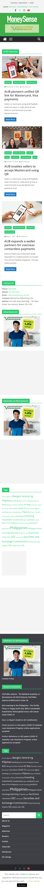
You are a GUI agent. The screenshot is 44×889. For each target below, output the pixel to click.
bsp (29, 504)
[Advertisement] (22, 373)
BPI (25, 505)
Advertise (6, 831)
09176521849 (14, 292)
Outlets (5, 841)
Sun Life (21, 545)
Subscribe (6, 846)
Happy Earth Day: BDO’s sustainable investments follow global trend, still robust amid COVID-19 (21, 711)
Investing (29, 515)
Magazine (6, 826)
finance (32, 512)
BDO (4, 504)
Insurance (20, 516)
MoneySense (26, 87)
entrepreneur (17, 512)
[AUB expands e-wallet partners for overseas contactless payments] (22, 212)
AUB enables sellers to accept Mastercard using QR (21, 170)
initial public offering (8, 516)
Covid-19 (22, 508)
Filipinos (26, 512)
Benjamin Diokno (12, 505)
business (34, 505)
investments (18, 519)
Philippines (19, 527)
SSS (10, 545)
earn (9, 512)
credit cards (30, 508)
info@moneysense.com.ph (18, 295)
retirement (6, 537)
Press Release (31, 82)
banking (15, 501)
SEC (13, 536)
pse (27, 533)
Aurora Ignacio (7, 497)
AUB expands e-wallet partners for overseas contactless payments (19, 245)
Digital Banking (19, 82)
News (7, 157)
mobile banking (24, 523)
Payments (15, 157)
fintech (38, 512)
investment (7, 519)
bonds (21, 505)
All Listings (6, 857)
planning (14, 532)
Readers (5, 836)
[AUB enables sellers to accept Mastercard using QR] (22, 137)
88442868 (12, 289)
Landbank (30, 520)
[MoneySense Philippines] (5, 39)
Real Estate (34, 532)
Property (22, 533)
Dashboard (6, 852)
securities (19, 537)
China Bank (13, 508)
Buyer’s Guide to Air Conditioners (23, 720)
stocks (14, 545)
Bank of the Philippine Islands (29, 501)
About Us (6, 821)
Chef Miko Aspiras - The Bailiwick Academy (19, 694)
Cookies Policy (8, 678)
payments (5, 528)
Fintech (29, 153)
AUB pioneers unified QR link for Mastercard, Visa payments (21, 95)
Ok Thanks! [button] (22, 885)
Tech (34, 157)
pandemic (33, 523)
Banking (8, 82)
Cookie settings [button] (34, 881)
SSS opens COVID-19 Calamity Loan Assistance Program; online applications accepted (22, 728)
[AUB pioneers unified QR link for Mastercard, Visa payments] (22, 67)
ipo (25, 520)
